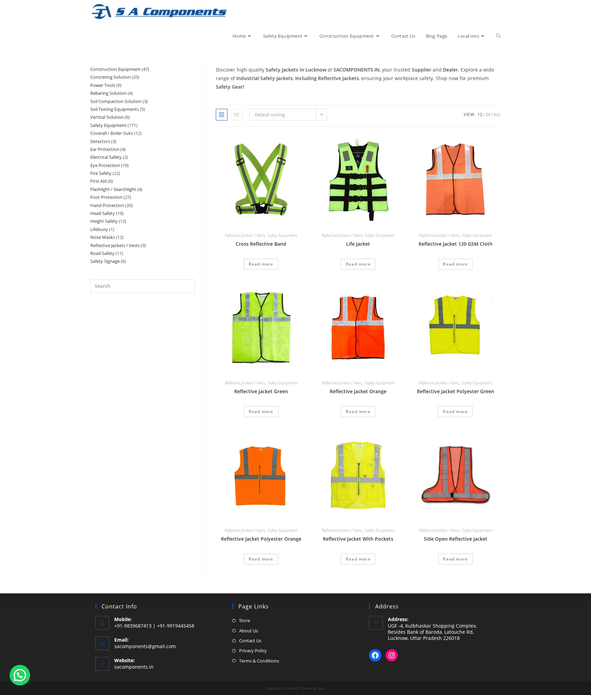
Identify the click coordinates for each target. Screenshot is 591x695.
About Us (248, 631)
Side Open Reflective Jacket (455, 539)
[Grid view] (221, 114)
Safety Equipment (282, 235)
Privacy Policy (253, 650)
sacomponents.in (134, 667)
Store (244, 620)
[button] (20, 675)
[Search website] (498, 36)
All (497, 114)
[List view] (236, 114)
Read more (261, 264)
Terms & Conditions (259, 661)
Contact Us (250, 641)
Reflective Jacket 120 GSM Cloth (455, 244)
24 (488, 114)
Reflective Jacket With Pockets (358, 539)
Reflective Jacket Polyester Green (455, 391)
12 (479, 114)
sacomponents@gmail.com (145, 646)
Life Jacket (358, 244)
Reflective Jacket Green (261, 391)
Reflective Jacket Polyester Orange (261, 539)
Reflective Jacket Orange (358, 391)
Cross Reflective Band (261, 244)
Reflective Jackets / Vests (245, 235)
